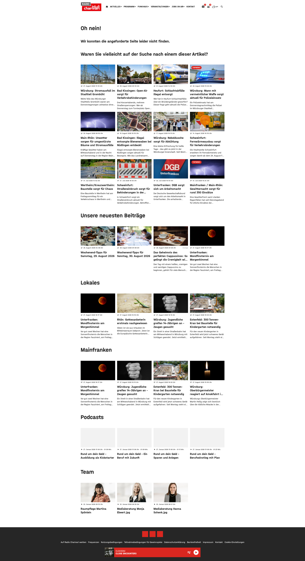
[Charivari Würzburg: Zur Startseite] (91, 6)
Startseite (106, 6)
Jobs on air (177, 6)
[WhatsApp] (160, 534)
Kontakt (190, 6)
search (221, 6)
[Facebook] (145, 534)
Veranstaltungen (159, 6)
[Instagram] (153, 534)
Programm (129, 6)
